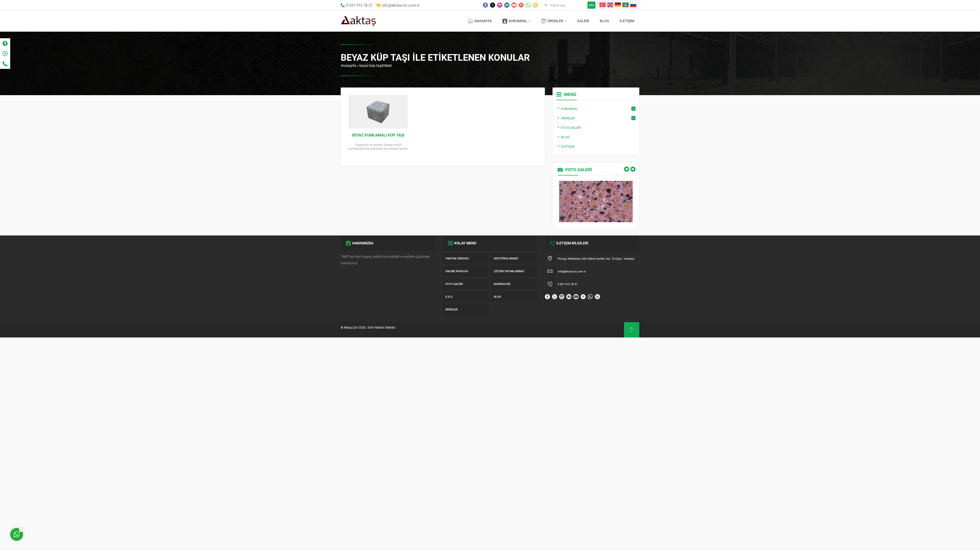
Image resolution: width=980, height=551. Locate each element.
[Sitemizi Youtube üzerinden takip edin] (514, 5)
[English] (610, 4)
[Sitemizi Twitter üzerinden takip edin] (492, 5)
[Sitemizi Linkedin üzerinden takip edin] (506, 5)
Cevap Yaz (48, 514)
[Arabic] (625, 4)
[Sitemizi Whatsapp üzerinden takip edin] (528, 5)
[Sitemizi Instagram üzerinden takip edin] (499, 5)
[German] (618, 4)
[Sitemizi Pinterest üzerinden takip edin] (521, 5)
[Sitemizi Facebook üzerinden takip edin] (485, 5)
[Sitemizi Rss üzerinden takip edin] (535, 5)
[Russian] (633, 4)
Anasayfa (348, 65)
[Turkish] (602, 4)
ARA (591, 5)
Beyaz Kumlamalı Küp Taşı (378, 134)
